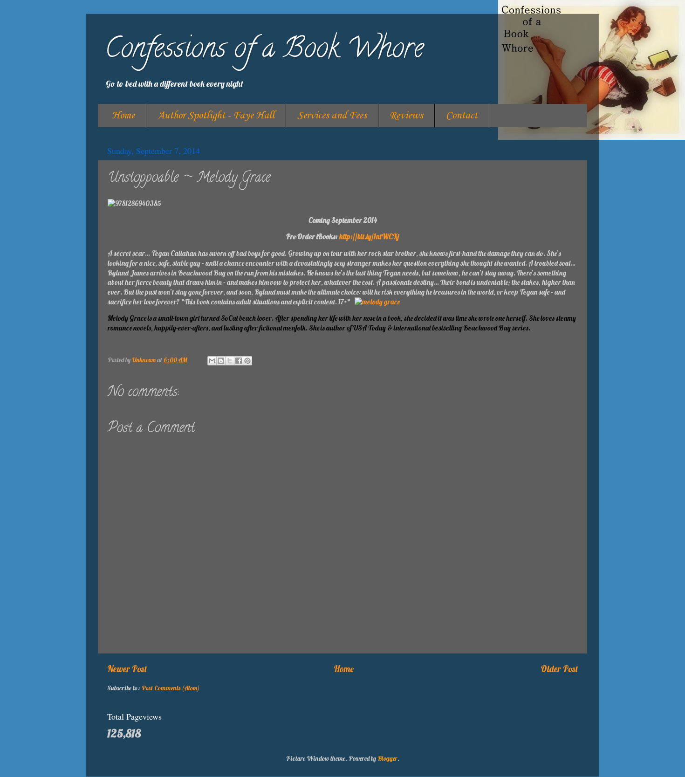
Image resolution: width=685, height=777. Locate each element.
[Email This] (212, 360)
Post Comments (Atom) (170, 688)
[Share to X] (229, 360)
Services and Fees (332, 116)
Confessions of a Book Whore (264, 51)
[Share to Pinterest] (247, 360)
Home (123, 116)
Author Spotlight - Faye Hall (216, 116)
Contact (462, 116)
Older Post (559, 668)
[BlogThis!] (221, 360)
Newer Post (127, 668)
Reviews (406, 116)
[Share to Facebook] (238, 360)
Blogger (387, 758)
